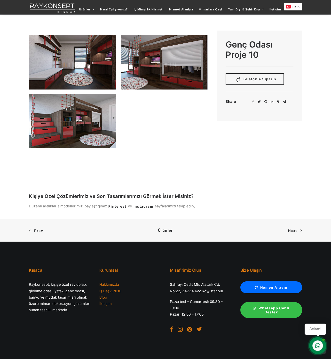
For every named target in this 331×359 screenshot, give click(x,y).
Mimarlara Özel (210, 9)
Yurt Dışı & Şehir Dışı (244, 9)
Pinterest (117, 206)
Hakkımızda (109, 284)
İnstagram (144, 206)
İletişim (275, 9)
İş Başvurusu (110, 291)
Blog (103, 297)
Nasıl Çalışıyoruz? (114, 9)
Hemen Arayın (274, 287)
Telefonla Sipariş (259, 79)
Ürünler (84, 9)
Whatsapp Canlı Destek (275, 310)
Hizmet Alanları (181, 9)
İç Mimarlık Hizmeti (148, 9)
